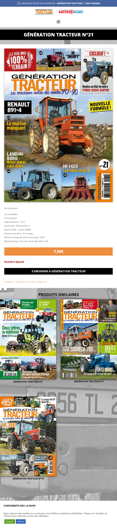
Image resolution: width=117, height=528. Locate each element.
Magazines (42, 281)
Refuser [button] (21, 521)
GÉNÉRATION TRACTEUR (69, 3)
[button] (108, 53)
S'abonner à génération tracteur (58, 271)
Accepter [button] (9, 521)
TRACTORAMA (92, 3)
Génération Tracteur (26, 281)
